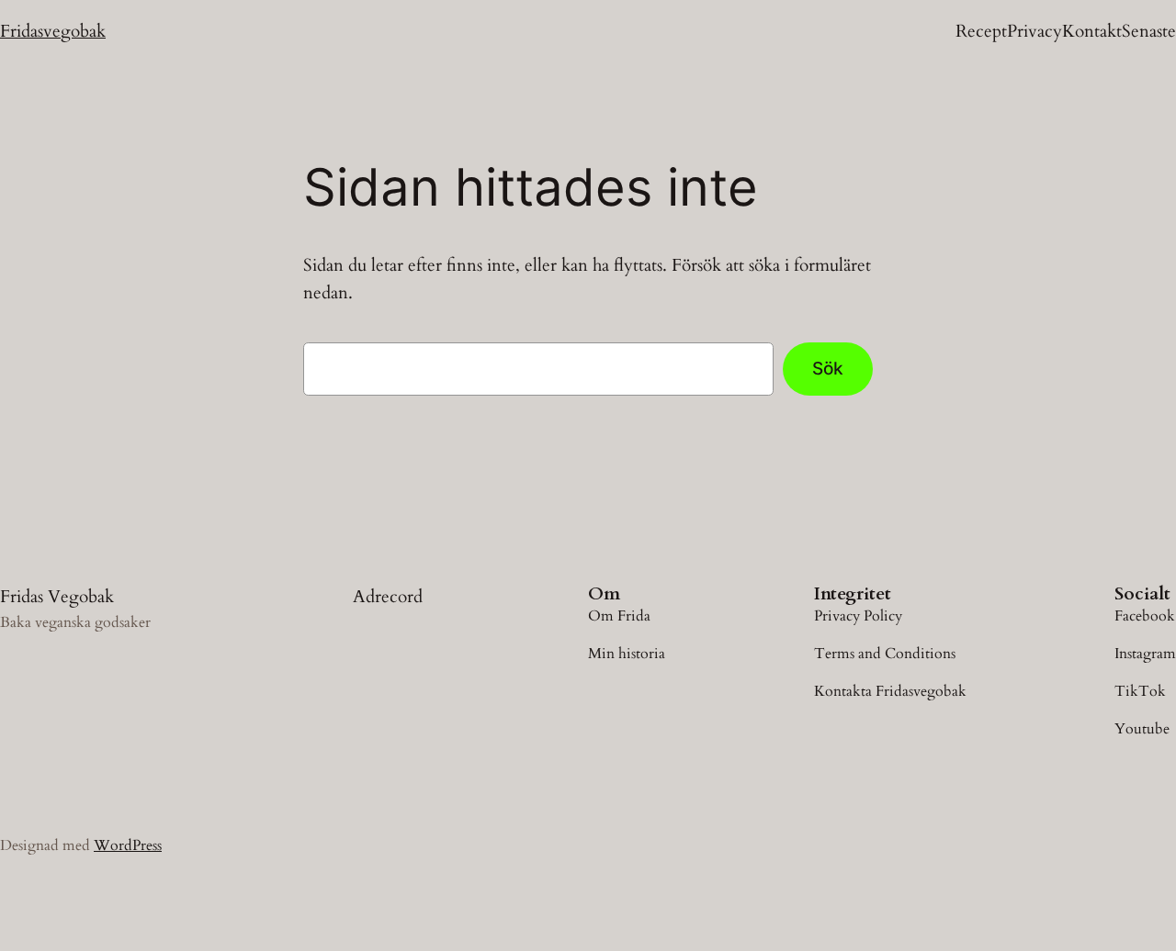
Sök (827, 368)
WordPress (128, 845)
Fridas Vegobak (57, 597)
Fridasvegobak (53, 31)
